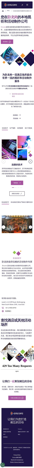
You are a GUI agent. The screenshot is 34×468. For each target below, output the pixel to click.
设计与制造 (28, 128)
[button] (3, 161)
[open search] (22, 5)
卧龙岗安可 (5, 202)
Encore (3, 27)
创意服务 (20, 128)
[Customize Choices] (2, 464)
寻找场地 (15, 118)
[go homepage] (10, 5)
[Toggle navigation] (27, 5)
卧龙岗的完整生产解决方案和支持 (22, 202)
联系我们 (15, 115)
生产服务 (12, 128)
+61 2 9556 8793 (10, 308)
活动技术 (5, 128)
